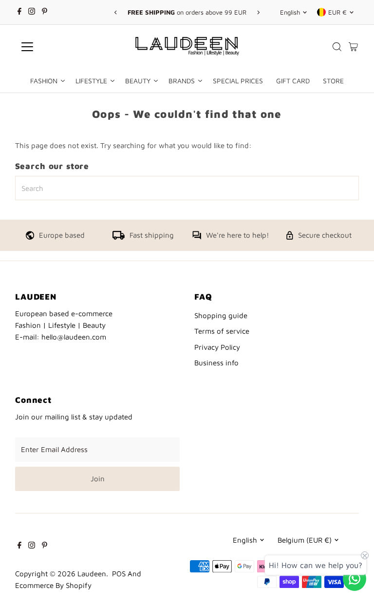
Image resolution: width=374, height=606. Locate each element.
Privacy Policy (217, 347)
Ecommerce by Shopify (53, 585)
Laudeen (91, 573)
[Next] (258, 12)
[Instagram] (31, 12)
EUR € (337, 12)
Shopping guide (220, 315)
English (290, 12)
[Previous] (116, 12)
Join (98, 478)
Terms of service (221, 331)
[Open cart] (353, 46)
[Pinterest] (44, 12)
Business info (216, 363)
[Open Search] (337, 46)
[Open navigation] (56, 47)
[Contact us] (354, 579)
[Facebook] (19, 12)
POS (119, 573)
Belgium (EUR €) (305, 540)
